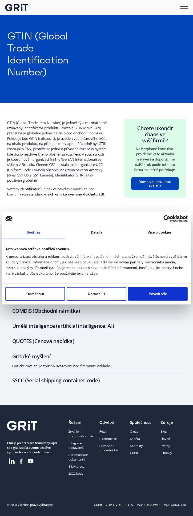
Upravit (94, 294)
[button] (184, 7)
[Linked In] (11, 461)
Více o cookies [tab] (160, 232)
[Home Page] (16, 7)
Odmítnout (35, 294)
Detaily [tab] (96, 232)
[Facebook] (21, 461)
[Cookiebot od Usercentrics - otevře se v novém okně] (167, 218)
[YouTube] (30, 461)
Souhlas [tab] (33, 232)
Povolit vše (158, 294)
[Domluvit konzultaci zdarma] (155, 183)
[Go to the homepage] (22, 425)
